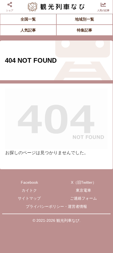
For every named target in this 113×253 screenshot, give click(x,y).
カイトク (29, 190)
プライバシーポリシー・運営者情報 (56, 206)
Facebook (29, 182)
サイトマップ (29, 198)
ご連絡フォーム (83, 198)
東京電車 (83, 190)
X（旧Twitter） (83, 182)
